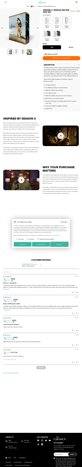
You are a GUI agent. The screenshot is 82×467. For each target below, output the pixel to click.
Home (28, 6)
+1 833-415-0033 (12, 448)
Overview (64, 222)
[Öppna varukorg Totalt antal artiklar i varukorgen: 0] (76, 2)
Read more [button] (6, 289)
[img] (7, 276)
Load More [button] (41, 368)
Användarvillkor (18, 462)
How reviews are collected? (11, 373)
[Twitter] (46, 440)
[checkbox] (19, 239)
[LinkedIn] (42, 444)
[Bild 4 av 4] (29, 52)
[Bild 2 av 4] (17, 52)
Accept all (59, 244)
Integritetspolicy (28, 462)
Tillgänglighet (22, 457)
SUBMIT (72, 454)
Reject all (22, 244)
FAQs (15, 457)
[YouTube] (49, 440)
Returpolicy (8, 462)
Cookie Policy (9, 465)
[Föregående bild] (2, 28)
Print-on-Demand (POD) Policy (22, 465)
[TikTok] (38, 444)
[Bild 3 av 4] (23, 52)
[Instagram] (42, 440)
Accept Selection (41, 244)
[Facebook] (38, 440)
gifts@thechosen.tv (13, 442)
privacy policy (56, 235)
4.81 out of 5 (33, 264)
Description (49, 65)
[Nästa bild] (38, 28)
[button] (72, 292)
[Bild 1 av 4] (10, 52)
